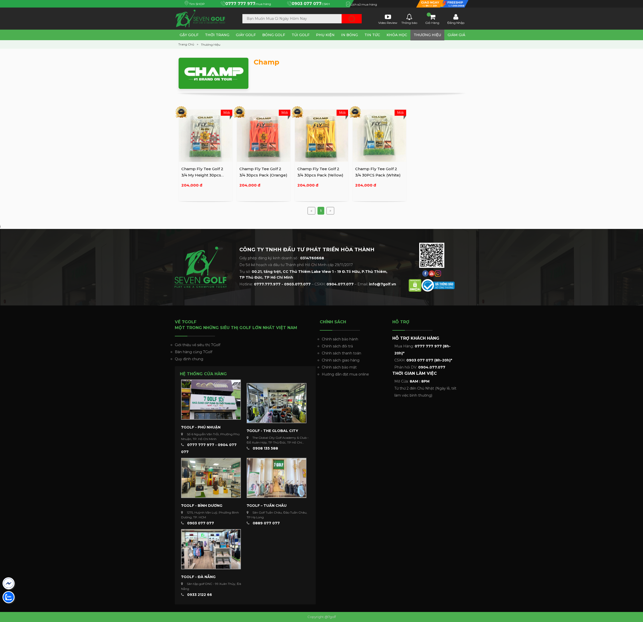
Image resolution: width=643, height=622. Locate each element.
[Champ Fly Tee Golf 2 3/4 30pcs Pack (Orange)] (263, 135)
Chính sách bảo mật (339, 367)
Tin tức (372, 35)
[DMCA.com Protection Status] (415, 285)
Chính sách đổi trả (337, 346)
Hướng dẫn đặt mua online (345, 374)
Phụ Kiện (325, 35)
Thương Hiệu (427, 35)
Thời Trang (217, 35)
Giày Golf (246, 35)
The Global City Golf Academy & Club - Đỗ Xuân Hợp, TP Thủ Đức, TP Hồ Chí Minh (278, 442)
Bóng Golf (273, 35)
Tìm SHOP (196, 4)
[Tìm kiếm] (352, 18)
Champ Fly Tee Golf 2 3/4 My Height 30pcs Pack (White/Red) (202, 175)
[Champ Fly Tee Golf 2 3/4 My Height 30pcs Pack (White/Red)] (205, 135)
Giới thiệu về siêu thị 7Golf (197, 345)
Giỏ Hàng (432, 22)
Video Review (387, 22)
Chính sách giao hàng (340, 360)
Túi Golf (300, 35)
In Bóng (349, 35)
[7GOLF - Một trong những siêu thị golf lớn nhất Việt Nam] (202, 17)
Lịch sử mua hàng (363, 4)
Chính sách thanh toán (341, 353)
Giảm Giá (456, 35)
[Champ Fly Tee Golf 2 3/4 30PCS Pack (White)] (379, 135)
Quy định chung (189, 359)
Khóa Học (397, 35)
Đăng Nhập (455, 22)
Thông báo (409, 22)
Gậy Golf (189, 35)
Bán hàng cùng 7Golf (193, 352)
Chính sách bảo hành (340, 339)
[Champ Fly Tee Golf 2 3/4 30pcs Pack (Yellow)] (321, 135)
